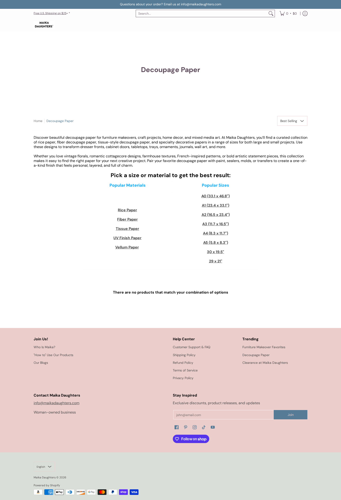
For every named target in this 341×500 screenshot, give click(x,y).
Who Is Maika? (44, 347)
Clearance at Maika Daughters (265, 363)
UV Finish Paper (127, 237)
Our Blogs (41, 363)
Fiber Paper (127, 219)
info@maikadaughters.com (56, 403)
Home (38, 121)
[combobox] (201, 13)
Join (291, 415)
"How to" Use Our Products (53, 355)
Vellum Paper (127, 247)
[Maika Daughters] (44, 25)
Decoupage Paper (60, 121)
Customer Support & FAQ (191, 347)
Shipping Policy (184, 355)
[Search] (271, 13)
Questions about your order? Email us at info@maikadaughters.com (170, 4)
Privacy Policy (183, 378)
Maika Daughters (45, 477)
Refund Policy (183, 363)
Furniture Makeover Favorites (263, 347)
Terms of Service (185, 370)
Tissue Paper (127, 228)
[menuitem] (288, 13)
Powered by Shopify (47, 485)
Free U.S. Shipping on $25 (50, 13)
